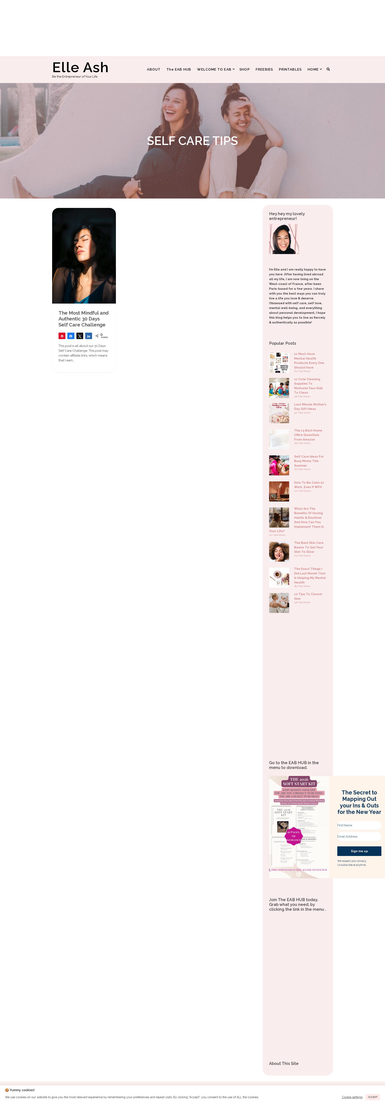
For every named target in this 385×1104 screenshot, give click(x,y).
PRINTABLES (290, 69)
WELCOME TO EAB (214, 69)
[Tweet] (80, 336)
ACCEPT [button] (373, 1097)
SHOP (244, 69)
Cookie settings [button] (352, 1097)
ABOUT (153, 69)
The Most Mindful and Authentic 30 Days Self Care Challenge (83, 319)
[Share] (71, 336)
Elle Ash (80, 67)
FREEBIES (264, 69)
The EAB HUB (178, 69)
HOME (313, 69)
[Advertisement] (120, 28)
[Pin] (62, 336)
